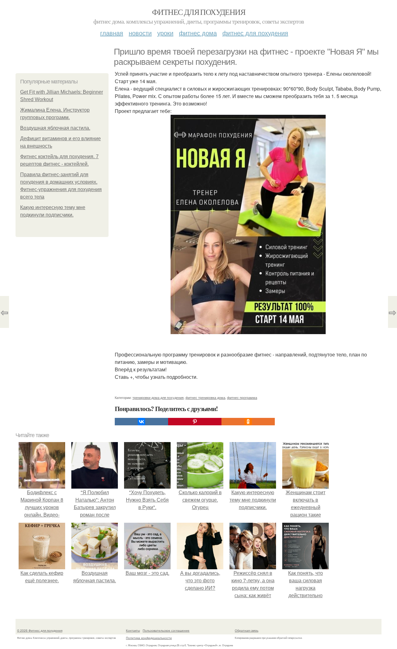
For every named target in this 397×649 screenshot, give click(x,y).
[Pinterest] (194, 421)
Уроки (165, 32)
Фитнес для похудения (198, 12)
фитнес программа (242, 397)
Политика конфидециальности (149, 638)
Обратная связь (246, 630)
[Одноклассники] (248, 421)
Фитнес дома (198, 32)
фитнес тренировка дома (205, 397)
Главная (111, 32)
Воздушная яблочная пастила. (55, 128)
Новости (140, 32)
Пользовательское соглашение (166, 630)
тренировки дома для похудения (158, 397)
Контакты (133, 630)
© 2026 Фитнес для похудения (39, 630)
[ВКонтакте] (141, 421)
